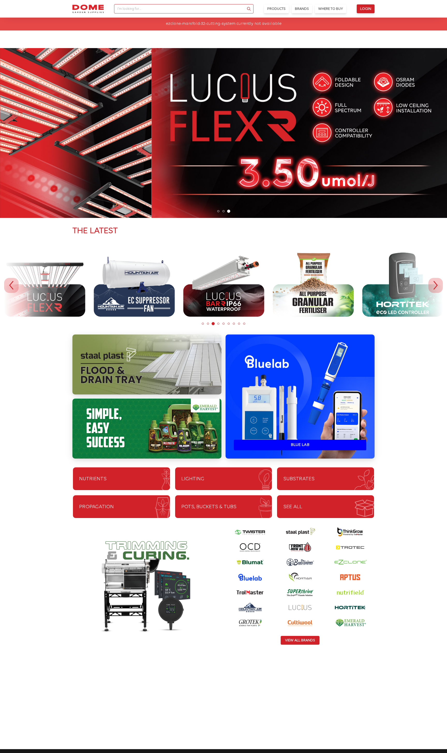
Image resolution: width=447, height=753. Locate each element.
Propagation (96, 506)
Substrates (299, 479)
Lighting (192, 479)
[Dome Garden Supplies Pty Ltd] (88, 8)
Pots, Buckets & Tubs (208, 506)
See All (292, 506)
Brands (302, 9)
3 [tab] (229, 211)
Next (435, 285)
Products (276, 9)
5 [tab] (223, 324)
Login (365, 9)
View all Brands (300, 640)
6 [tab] (229, 324)
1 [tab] (218, 211)
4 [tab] (218, 324)
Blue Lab (300, 445)
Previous (11, 285)
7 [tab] (234, 324)
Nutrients (93, 479)
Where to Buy (330, 9)
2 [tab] (223, 211)
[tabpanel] (223, 133)
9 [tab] (244, 324)
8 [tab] (239, 324)
